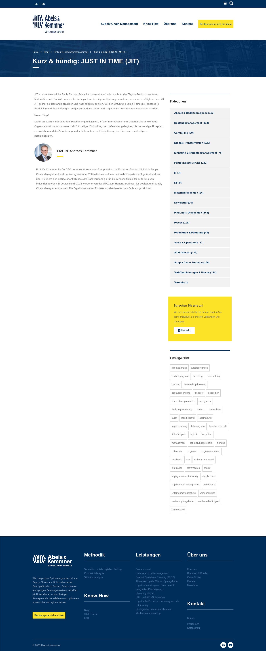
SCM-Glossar (182, 252)
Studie (207, 468)
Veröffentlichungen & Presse (192, 272)
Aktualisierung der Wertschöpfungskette (157, 581)
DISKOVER (199, 392)
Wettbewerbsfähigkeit (209, 501)
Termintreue (209, 484)
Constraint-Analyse (94, 573)
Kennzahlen (215, 409)
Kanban (200, 409)
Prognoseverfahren (210, 451)
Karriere (191, 581)
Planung (221, 442)
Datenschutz (193, 628)
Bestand (176, 384)
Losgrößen (207, 434)
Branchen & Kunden (197, 573)
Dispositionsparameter (183, 401)
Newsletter (180, 202)
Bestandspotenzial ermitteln (216, 23)
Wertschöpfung (207, 493)
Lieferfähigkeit (179, 434)
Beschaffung (213, 376)
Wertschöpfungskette (182, 501)
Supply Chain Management (119, 23)
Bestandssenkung (181, 392)
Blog (86, 610)
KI (175, 182)
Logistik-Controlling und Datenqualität (155, 585)
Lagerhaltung (205, 417)
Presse (178, 222)
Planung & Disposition (188, 212)
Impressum (193, 624)
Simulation (177, 468)
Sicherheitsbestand (204, 459)
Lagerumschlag (179, 426)
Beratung (197, 376)
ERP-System (205, 401)
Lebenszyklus (198, 426)
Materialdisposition (186, 192)
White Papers (91, 614)
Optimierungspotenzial (201, 442)
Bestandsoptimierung (195, 384)
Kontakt (187, 23)
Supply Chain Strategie (188, 262)
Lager (174, 417)
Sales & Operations (186, 242)
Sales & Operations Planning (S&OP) (155, 577)
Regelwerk (177, 459)
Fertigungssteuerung (187, 162)
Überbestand (178, 509)
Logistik (193, 434)
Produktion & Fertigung (188, 232)
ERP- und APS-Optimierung (150, 597)
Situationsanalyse (93, 577)
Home (36, 52)
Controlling (181, 132)
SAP (188, 459)
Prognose (191, 451)
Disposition (213, 392)
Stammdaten (193, 468)
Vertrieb (179, 282)
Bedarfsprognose (180, 376)
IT (175, 172)
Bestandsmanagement (188, 122)
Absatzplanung (179, 367)
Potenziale (177, 451)
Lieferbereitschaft (218, 426)
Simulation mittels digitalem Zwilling (103, 569)
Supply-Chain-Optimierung (185, 476)
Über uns (170, 23)
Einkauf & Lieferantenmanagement (195, 152)
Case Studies (194, 577)
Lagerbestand (188, 417)
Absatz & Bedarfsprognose (191, 112)
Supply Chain (208, 476)
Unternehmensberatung (184, 493)
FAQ (86, 618)
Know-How (150, 23)
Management (178, 442)
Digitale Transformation (188, 142)
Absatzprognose (199, 367)
